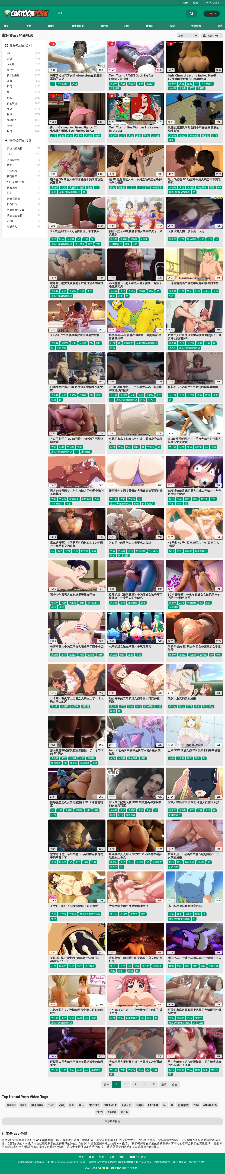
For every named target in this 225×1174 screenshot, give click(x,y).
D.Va (23, 154)
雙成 (23, 108)
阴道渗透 (183, 1105)
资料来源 (111, 1112)
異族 (212, 187)
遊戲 (23, 97)
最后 (163, 1084)
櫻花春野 (23, 176)
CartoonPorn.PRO (109, 1167)
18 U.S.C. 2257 (138, 1157)
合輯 (67, 550)
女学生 (131, 187)
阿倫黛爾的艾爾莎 (23, 209)
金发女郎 (126, 1105)
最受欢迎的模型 (20, 141)
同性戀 (84, 550)
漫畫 (138, 135)
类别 (28, 25)
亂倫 (90, 187)
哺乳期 (172, 347)
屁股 (71, 1105)
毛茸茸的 (213, 965)
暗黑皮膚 (74, 498)
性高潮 (150, 446)
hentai (153, 1105)
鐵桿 (23, 114)
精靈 (126, 555)
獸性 (187, 965)
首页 (6, 25)
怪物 (141, 395)
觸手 (122, 654)
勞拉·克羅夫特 (23, 148)
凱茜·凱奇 (23, 187)
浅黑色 (23, 1105)
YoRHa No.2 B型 (23, 182)
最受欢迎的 (78, 25)
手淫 (138, 654)
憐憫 (23, 165)
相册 (126, 25)
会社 (220, 25)
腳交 (90, 244)
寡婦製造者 (23, 159)
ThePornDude (211, 2)
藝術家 (149, 25)
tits (196, 1105)
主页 (81, 1157)
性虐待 (73, 763)
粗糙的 (149, 83)
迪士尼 (145, 965)
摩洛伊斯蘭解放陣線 (69, 192)
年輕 (23, 125)
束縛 (179, 503)
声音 (81, 1105)
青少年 (23, 69)
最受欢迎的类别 (20, 45)
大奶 (23, 58)
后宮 (207, 343)
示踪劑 (23, 221)
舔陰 (181, 706)
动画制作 (11, 1105)
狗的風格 (23, 103)
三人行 (51, 1105)
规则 (122, 1157)
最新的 (51, 25)
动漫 (62, 1105)
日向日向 (23, 204)
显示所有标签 (112, 1121)
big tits (94, 1105)
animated (210, 1105)
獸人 (23, 193)
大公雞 (23, 64)
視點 (98, 244)
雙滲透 (205, 135)
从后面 (124, 1112)
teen (99, 1112)
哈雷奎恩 (23, 170)
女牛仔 (78, 135)
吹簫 (23, 80)
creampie (110, 1105)
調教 (146, 135)
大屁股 (131, 83)
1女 (164, 1105)
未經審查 (23, 120)
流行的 (104, 25)
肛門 (23, 86)
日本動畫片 (23, 75)
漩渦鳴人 (23, 226)
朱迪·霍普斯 (23, 198)
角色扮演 (114, 88)
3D (23, 53)
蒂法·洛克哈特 (23, 215)
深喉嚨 (121, 187)
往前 (174, 1084)
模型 (172, 25)
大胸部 (140, 1105)
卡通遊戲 (196, 25)
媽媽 (112, 347)
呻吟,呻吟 (37, 1105)
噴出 (136, 446)
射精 (23, 131)
